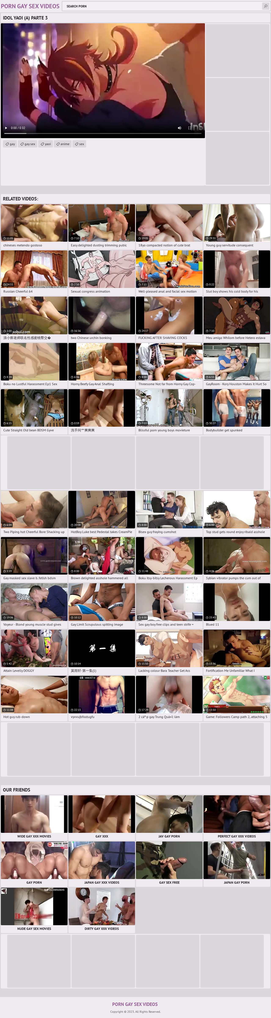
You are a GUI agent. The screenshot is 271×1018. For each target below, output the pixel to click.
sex (81, 144)
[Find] (265, 6)
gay (12, 144)
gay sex (30, 144)
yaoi (48, 144)
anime (65, 144)
